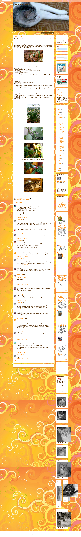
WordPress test (60, 354)
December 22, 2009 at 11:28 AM (22, 272)
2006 (59, 170)
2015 (59, 107)
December (61, 117)
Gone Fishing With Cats (62, 325)
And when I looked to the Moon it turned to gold (61, 131)
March (60, 163)
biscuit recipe (19, 199)
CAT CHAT (60, 335)
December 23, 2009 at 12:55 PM (22, 316)
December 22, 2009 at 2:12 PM (22, 277)
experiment (23, 199)
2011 (59, 112)
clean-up (64, 311)
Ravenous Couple (20, 274)
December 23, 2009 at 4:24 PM (22, 328)
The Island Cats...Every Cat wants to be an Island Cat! (62, 298)
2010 (59, 114)
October (60, 152)
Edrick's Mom (60, 245)
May (60, 160)
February (61, 165)
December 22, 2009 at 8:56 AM (22, 225)
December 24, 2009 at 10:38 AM (22, 358)
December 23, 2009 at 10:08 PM (22, 352)
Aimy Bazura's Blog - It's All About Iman (62, 226)
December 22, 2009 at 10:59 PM (22, 284)
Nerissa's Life (60, 310)
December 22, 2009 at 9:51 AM (22, 238)
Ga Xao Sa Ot (61, 127)
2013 (59, 109)
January (60, 166)
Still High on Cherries (61, 138)
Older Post (50, 365)
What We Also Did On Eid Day (61, 147)
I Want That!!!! (61, 126)
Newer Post (16, 365)
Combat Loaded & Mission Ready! (61, 253)
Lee (17, 204)
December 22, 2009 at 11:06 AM (22, 256)
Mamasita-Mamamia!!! (62, 275)
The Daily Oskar (61, 353)
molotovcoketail (44, 534)
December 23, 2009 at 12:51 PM (22, 300)
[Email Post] (30, 198)
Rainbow (59, 216)
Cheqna (18, 341)
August (60, 155)
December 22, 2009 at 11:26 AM (22, 264)
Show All (66, 290)
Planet (62, 48)
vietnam (27, 199)
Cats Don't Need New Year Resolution (61, 120)
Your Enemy (60, 246)
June (60, 158)
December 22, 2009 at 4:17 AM (22, 217)
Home (33, 365)
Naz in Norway (19, 240)
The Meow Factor (22, 4)
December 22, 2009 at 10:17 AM (22, 248)
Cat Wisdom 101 (61, 324)
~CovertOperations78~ (21, 318)
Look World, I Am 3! (61, 124)
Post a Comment (18, 360)
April (60, 161)
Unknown (18, 251)
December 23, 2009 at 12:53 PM (22, 308)
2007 (59, 168)
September (61, 153)
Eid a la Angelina (61, 144)
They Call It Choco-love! (61, 135)
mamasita (18, 286)
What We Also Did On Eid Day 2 (61, 141)
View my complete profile (61, 192)
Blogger (52, 534)
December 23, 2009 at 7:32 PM (22, 339)
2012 (59, 111)
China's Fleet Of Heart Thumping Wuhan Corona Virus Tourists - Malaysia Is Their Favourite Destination (62, 278)
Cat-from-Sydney (20, 219)
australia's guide (61, 49)
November (61, 150)
